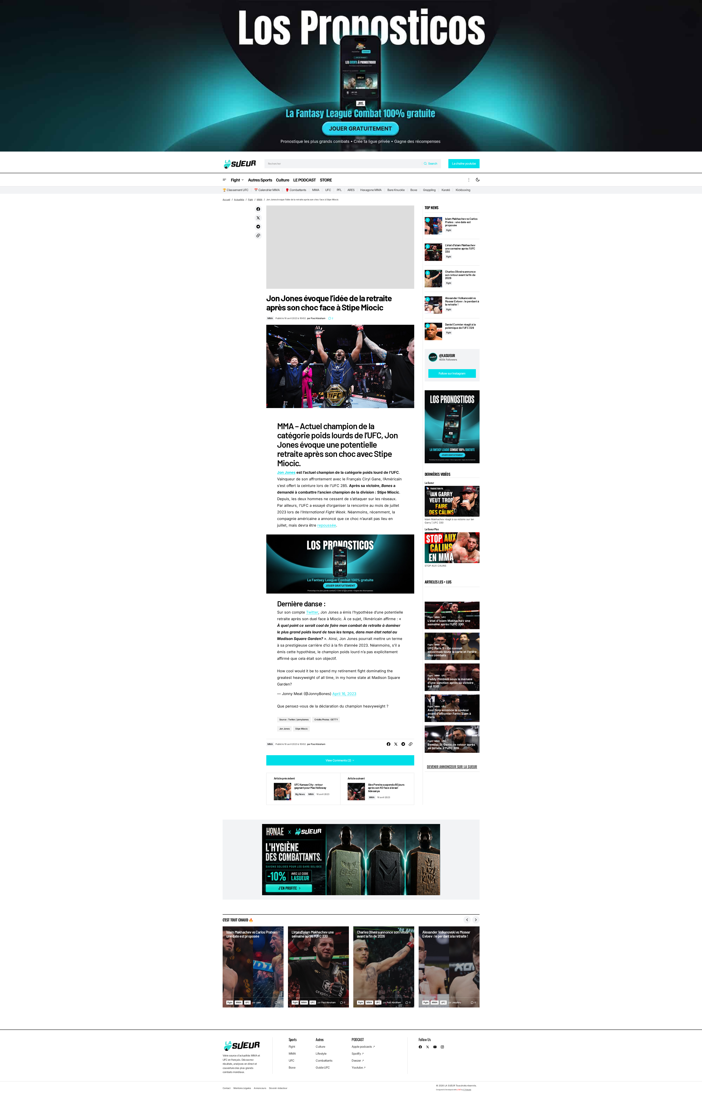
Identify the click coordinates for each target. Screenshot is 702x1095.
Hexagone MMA (370, 190)
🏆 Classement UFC (235, 190)
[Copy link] (258, 235)
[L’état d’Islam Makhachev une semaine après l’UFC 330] (433, 252)
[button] (224, 179)
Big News (300, 794)
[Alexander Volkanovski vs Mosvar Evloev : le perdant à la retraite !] (433, 305)
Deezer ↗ (358, 1060)
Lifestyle (321, 1053)
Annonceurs (260, 1088)
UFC (328, 190)
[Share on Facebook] (258, 209)
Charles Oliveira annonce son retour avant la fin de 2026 (460, 275)
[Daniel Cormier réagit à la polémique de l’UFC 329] (433, 331)
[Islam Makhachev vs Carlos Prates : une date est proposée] (433, 225)
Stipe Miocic (301, 728)
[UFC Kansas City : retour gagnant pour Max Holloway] (303, 789)
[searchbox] (343, 163)
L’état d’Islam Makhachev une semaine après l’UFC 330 (460, 248)
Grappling (429, 190)
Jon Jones (286, 472)
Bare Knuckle (395, 190)
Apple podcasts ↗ (363, 1046)
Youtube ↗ (358, 1067)
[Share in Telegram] (258, 226)
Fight (250, 199)
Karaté (446, 190)
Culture (320, 1046)
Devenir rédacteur (278, 1088)
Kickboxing (463, 190)
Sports (292, 1039)
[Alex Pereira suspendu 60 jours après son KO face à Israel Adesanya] (377, 789)
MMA (315, 190)
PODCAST (358, 1039)
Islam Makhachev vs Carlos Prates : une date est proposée (461, 222)
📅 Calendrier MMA (267, 190)
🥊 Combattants (295, 190)
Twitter (312, 612)
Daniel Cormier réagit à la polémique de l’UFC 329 (460, 326)
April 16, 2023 (344, 694)
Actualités (239, 199)
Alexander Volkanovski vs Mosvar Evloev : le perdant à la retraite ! (462, 301)
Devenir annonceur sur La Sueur (452, 766)
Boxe (413, 190)
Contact (227, 1088)
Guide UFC (323, 1067)
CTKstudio (467, 1090)
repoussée (326, 525)
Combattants (324, 1060)
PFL (339, 190)
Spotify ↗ (358, 1053)
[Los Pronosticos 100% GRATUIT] (351, 77)
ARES (350, 190)
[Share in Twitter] (258, 218)
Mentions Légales (242, 1088)
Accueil (226, 199)
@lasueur (447, 355)
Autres (319, 1039)
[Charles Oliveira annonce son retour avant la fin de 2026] (433, 278)
